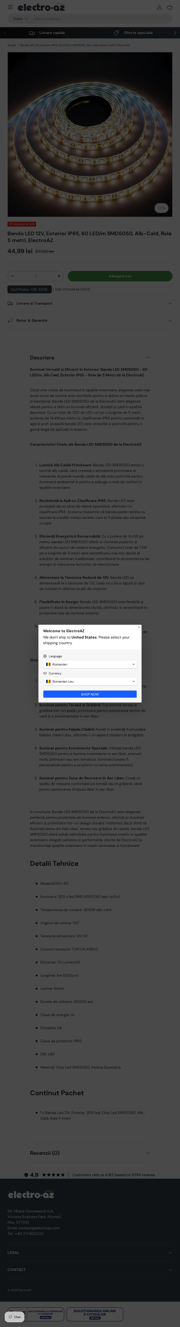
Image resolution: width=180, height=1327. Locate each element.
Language (55, 656)
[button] (90, 664)
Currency (55, 673)
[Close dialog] (139, 627)
